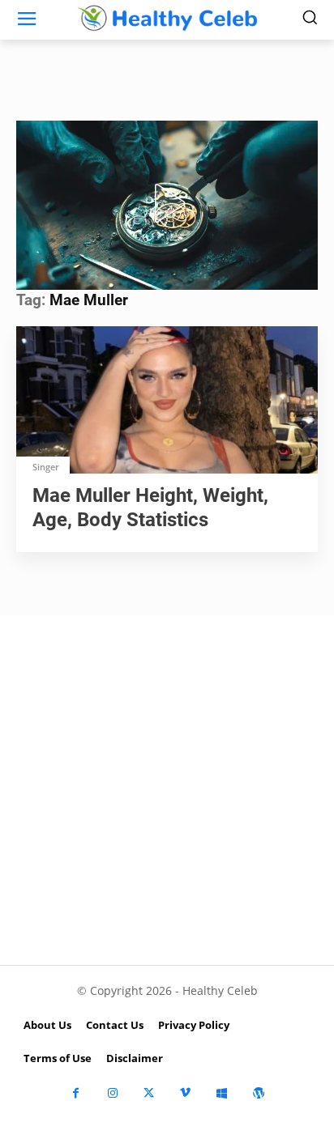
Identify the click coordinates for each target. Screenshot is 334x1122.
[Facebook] (76, 1093)
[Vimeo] (185, 1093)
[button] (167, 203)
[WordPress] (258, 1093)
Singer (45, 467)
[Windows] (222, 1093)
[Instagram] (112, 1093)
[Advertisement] (167, 790)
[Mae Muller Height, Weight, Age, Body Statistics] (167, 401)
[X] (149, 1093)
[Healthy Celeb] (166, 17)
